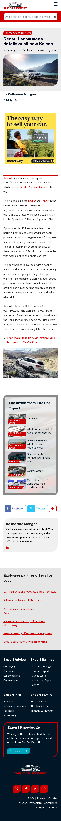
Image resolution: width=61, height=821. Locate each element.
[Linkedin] (7, 547)
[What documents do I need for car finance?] (17, 431)
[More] (53, 508)
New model (14, 461)
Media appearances (14, 706)
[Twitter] (17, 789)
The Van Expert (39, 701)
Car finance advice (14, 434)
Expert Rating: (16, 475)
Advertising (10, 715)
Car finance (9, 671)
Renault (7, 178)
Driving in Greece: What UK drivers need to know (37, 444)
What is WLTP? (36, 418)
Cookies (53, 798)
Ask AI (54, 16)
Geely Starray (35, 470)
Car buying (9, 666)
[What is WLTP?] (17, 419)
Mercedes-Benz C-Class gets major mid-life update (38, 483)
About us (8, 701)
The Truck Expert (40, 706)
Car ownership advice (16, 446)
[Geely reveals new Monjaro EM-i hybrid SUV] (17, 457)
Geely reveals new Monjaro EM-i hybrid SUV (38, 457)
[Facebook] (26, 789)
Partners (8, 710)
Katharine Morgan (22, 94)
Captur (45, 200)
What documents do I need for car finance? (39, 430)
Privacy (41, 798)
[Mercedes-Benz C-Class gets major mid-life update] (17, 483)
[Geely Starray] (17, 471)
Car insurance (11, 680)
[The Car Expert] (16, 5)
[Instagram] (44, 789)
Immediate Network (42, 710)
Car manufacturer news (17, 32)
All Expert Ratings (40, 666)
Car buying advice (14, 421)
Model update (16, 487)
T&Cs (31, 798)
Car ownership (11, 675)
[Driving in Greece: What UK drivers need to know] (17, 444)
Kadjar (32, 200)
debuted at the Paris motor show (30, 187)
